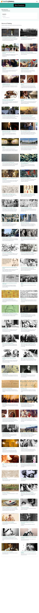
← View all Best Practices (6, 10)
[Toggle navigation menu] (37, 1)
